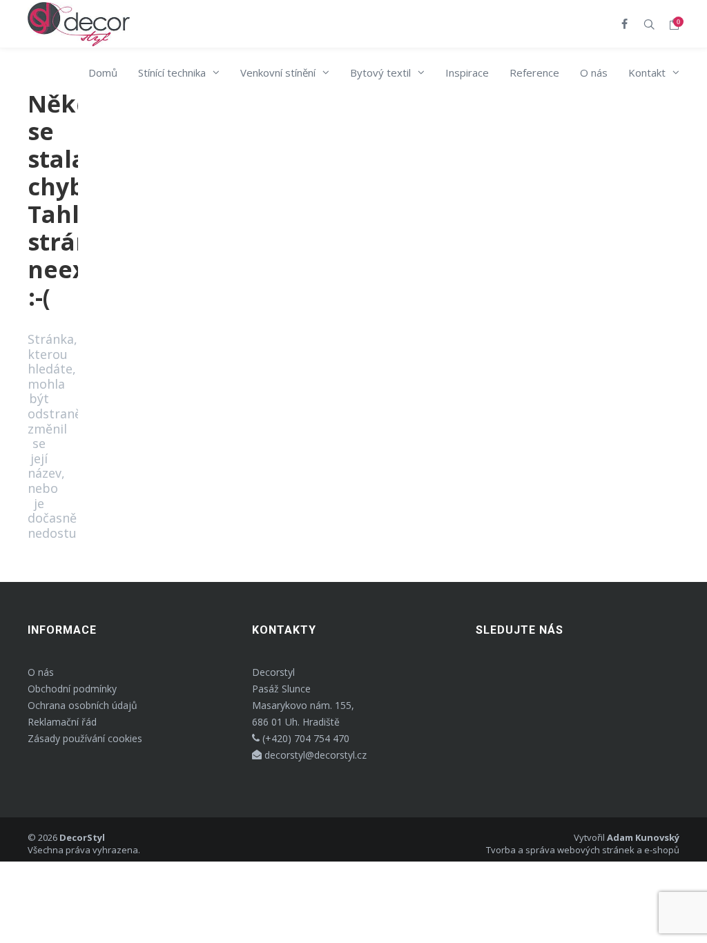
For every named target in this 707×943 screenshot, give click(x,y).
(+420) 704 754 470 (304, 738)
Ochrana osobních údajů (82, 705)
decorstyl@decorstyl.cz (314, 754)
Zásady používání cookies (85, 738)
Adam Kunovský (643, 837)
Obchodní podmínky (72, 688)
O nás (41, 672)
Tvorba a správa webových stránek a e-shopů (582, 850)
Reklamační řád (62, 721)
